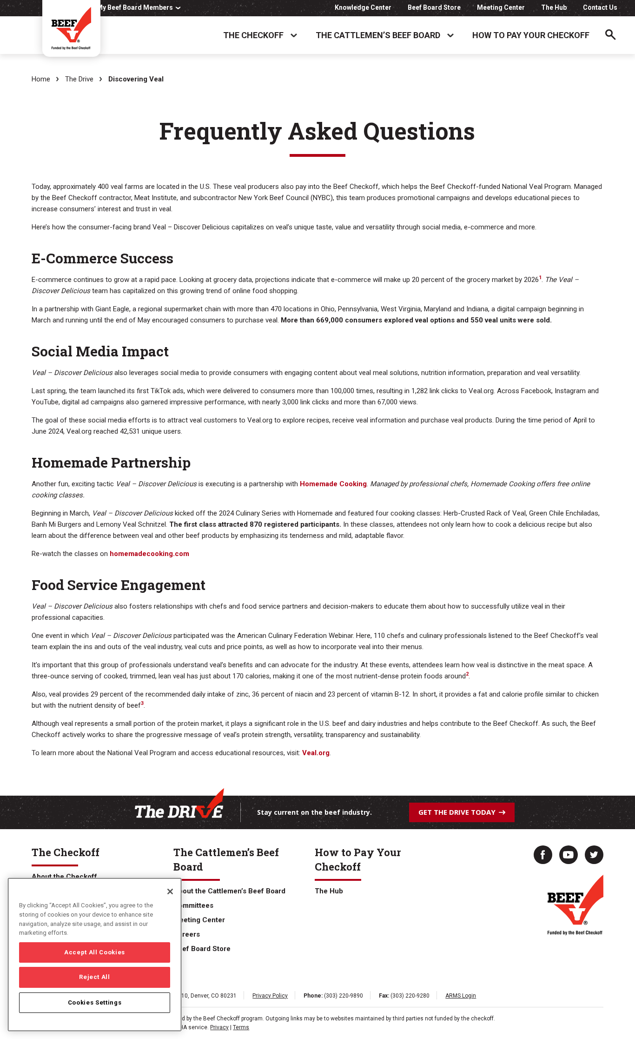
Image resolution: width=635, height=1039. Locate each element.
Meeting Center (501, 7)
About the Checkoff (64, 876)
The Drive (79, 79)
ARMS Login (460, 995)
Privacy (219, 1027)
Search (610, 35)
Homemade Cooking (333, 484)
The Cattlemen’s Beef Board (378, 35)
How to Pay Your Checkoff (530, 35)
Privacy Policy (270, 995)
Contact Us (600, 7)
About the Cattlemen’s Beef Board (229, 891)
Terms (241, 1027)
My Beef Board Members (135, 7)
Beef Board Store (434, 7)
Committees (193, 905)
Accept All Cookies (94, 952)
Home (41, 79)
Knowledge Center (363, 7)
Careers (186, 934)
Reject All (94, 977)
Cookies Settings (95, 1002)
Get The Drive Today (457, 812)
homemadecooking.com (149, 554)
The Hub (554, 7)
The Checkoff (253, 35)
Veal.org (316, 753)
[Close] (170, 891)
